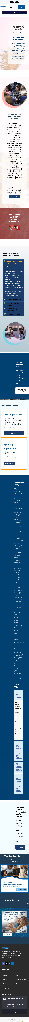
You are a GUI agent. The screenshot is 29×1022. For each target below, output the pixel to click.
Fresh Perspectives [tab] (14, 300)
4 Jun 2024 (21, 998)
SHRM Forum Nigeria (12, 998)
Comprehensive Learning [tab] (13, 304)
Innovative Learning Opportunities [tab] (14, 262)
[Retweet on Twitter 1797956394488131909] (11, 1007)
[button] (14, 12)
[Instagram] (16, 2)
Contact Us (12, 6)
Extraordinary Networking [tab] (12, 310)
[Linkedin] (18, 2)
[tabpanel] (13, 281)
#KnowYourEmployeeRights (14, 1004)
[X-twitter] (13, 2)
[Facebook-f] (11, 2)
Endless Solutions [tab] (13, 314)
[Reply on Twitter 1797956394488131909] (8, 1007)
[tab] (18, 695)
